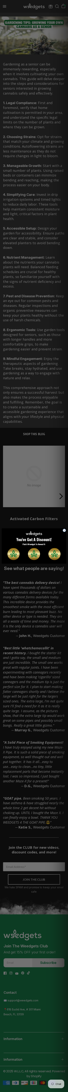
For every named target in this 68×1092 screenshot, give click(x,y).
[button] (13, 554)
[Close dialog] (64, 530)
